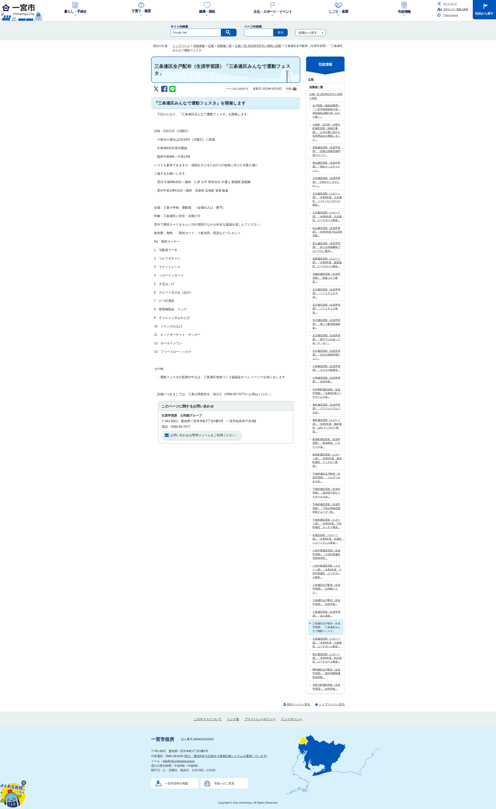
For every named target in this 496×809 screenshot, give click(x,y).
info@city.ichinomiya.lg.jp (179, 761)
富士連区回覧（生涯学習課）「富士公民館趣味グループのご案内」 (326, 247)
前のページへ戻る (298, 704)
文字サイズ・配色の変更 (455, 9)
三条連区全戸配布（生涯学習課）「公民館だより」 (326, 589)
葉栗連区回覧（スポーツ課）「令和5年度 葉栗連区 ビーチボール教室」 (327, 262)
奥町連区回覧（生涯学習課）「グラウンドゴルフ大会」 (326, 408)
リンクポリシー (291, 719)
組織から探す (308, 32)
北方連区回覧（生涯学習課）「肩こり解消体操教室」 (326, 324)
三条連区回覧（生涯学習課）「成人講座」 (326, 613)
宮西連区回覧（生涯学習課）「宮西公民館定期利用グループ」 (326, 151)
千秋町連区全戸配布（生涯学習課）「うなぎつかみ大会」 (326, 477)
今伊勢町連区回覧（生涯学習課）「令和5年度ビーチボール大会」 (327, 393)
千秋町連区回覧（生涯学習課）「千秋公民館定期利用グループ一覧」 (326, 508)
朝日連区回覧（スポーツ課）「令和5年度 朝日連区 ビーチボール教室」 (327, 658)
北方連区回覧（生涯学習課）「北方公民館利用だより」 (326, 354)
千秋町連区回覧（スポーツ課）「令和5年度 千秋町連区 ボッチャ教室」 (327, 523)
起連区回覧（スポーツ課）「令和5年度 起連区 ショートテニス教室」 (328, 539)
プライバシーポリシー (260, 719)
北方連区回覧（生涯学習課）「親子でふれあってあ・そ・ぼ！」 (326, 339)
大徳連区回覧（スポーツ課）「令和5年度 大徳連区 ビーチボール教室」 (327, 642)
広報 (211, 45)
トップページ (181, 45)
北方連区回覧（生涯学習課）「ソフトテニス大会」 (326, 293)
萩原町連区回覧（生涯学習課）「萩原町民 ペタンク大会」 (326, 443)
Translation (450, 15)
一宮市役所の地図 (176, 783)
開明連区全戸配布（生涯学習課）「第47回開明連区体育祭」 (326, 673)
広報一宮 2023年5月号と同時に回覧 (258, 45)
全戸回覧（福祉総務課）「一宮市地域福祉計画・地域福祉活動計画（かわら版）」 (326, 111)
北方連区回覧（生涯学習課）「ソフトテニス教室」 (326, 308)
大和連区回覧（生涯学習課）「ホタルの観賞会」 (326, 368)
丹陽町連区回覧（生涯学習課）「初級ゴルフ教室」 (326, 278)
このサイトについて (208, 719)
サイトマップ (450, 3)
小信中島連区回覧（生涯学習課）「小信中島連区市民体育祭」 (326, 554)
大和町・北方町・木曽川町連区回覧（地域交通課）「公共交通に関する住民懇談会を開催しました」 (326, 132)
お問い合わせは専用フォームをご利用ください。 (204, 435)
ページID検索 (253, 26)
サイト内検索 (179, 26)
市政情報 (199, 45)
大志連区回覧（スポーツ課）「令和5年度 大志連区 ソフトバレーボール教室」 (327, 199)
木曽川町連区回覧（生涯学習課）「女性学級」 (326, 686)
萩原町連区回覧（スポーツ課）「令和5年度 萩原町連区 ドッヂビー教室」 (327, 460)
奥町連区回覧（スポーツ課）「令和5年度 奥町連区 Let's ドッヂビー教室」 (327, 426)
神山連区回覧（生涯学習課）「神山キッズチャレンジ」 (326, 166)
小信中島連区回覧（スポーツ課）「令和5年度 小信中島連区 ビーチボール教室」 (327, 571)
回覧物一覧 (224, 45)
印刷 (288, 88)
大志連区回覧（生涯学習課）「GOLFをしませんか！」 (326, 182)
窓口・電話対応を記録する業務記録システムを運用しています (225, 756)
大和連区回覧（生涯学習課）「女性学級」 (326, 379)
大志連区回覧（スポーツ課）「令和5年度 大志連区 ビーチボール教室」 (327, 216)
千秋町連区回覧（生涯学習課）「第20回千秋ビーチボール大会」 (326, 493)
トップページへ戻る (332, 704)
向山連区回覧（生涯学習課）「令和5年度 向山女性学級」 (327, 232)
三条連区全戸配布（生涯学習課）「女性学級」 (326, 602)
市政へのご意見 (224, 783)
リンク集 (233, 719)
